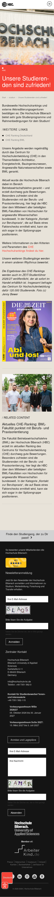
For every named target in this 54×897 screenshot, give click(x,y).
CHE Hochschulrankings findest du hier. (23, 249)
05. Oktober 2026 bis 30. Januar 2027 (25, 714)
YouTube (34, 876)
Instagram (27, 876)
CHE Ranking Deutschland (19, 135)
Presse (10, 862)
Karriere (13, 864)
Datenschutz (20, 862)
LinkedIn (19, 876)
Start (4, 97)
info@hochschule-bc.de (19, 681)
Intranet (42, 862)
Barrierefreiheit (24, 864)
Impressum (32, 862)
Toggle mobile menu (49, 3)
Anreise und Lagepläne (23, 739)
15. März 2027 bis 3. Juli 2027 (24, 725)
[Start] (8, 4)
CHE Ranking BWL (15, 139)
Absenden (16, 812)
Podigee (42, 876)
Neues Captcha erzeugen (27, 616)
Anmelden (14, 641)
